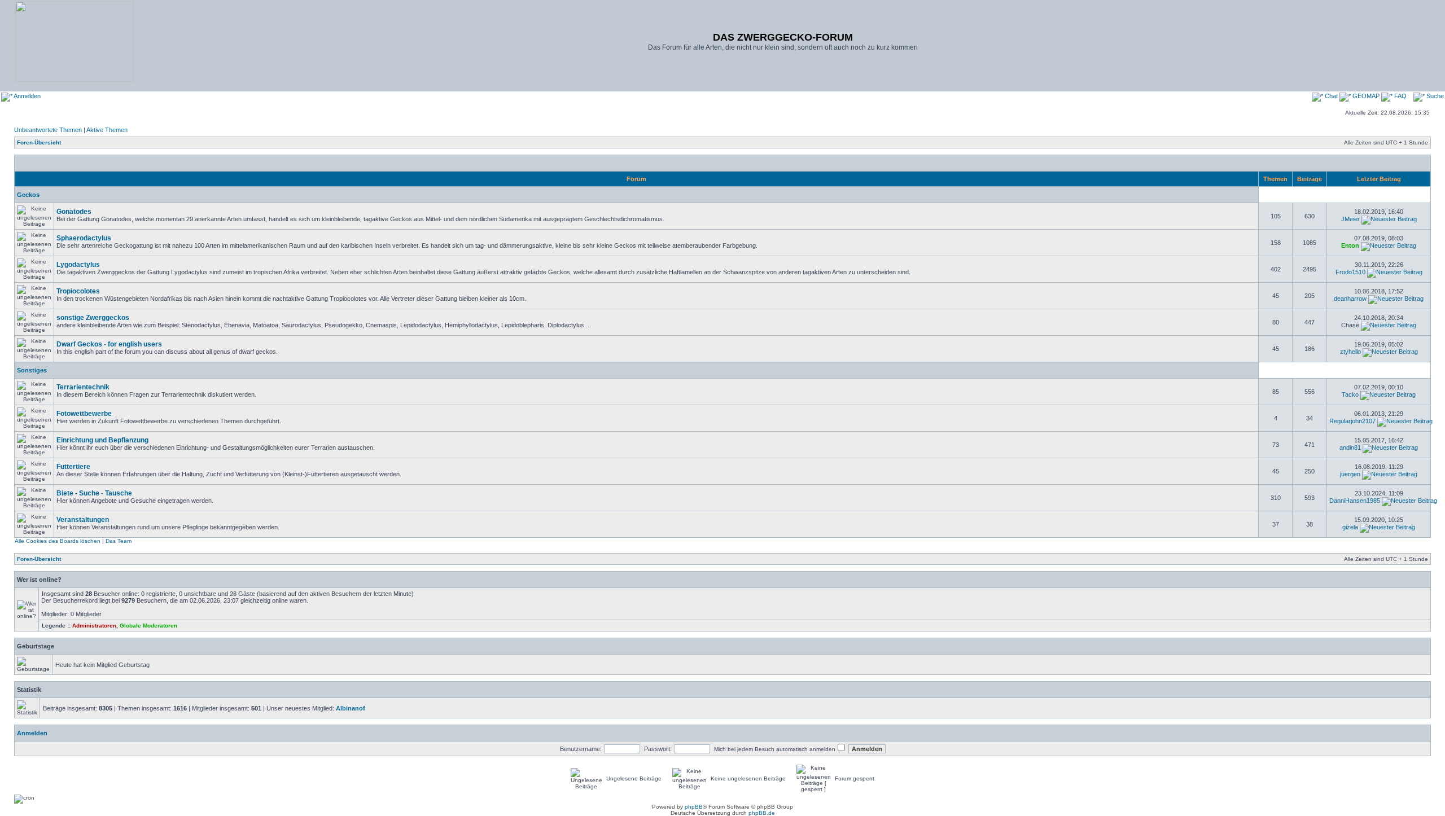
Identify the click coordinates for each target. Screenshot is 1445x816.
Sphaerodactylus (83, 238)
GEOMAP (1366, 96)
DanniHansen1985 (1354, 500)
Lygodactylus (78, 265)
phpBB (694, 807)
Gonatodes (73, 212)
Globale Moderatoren (148, 625)
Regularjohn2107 (1352, 421)
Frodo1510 (1350, 272)
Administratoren (94, 625)
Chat (1331, 96)
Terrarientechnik (83, 387)
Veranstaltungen (82, 520)
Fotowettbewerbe (84, 414)
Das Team (119, 541)
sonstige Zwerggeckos (92, 318)
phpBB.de (761, 813)
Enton (1350, 245)
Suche (1434, 96)
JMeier (1350, 219)
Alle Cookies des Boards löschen (57, 541)
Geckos (28, 194)
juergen (1350, 474)
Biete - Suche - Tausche (94, 493)
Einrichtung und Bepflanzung (102, 440)
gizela (1350, 527)
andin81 (1350, 447)
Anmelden (26, 96)
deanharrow (1350, 298)
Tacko (1350, 394)
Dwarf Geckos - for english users (109, 344)
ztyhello (1350, 351)
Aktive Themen (107, 129)
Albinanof (350, 708)
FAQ (1400, 96)
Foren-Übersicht (39, 142)
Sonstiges (32, 370)
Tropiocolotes (78, 291)
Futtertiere (73, 467)
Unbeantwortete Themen (48, 129)
